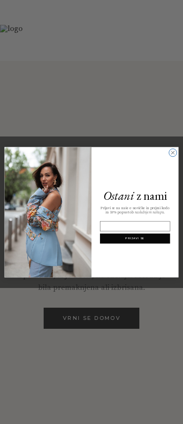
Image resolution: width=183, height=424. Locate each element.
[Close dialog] (173, 153)
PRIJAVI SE (135, 238)
